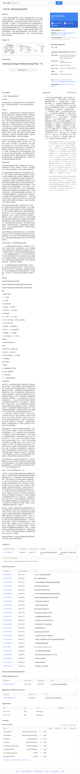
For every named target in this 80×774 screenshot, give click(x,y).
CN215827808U (7, 590)
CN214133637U (7, 628)
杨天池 (70, 33)
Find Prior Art (70, 23)
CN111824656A (7, 639)
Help (62, 771)
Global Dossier (70, 84)
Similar (56, 25)
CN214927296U (7, 609)
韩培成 (53, 35)
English (63, 30)
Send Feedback (26, 771)
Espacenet (62, 84)
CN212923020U (7, 605)
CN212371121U (7, 616)
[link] (7, 731)
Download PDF (58, 23)
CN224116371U (7, 662)
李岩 (57, 35)
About (18, 771)
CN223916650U (7, 643)
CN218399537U (7, 601)
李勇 (64, 35)
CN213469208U (7, 624)
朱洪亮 (58, 33)
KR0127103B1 (7, 647)
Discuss (53, 86)
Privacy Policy (55, 771)
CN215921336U (7, 578)
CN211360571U (7, 597)
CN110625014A (7, 582)
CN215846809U (7, 620)
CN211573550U (7, 635)
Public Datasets (38, 771)
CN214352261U (7, 612)
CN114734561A (7, 552)
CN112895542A (7, 586)
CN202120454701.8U (9, 684)
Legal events (64, 80)
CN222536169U (7, 651)
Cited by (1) (57, 80)
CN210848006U (7, 593)
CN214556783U (7, 574)
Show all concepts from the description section (16, 760)
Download (65, 725)
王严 (74, 33)
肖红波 (61, 35)
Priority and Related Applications (67, 81)
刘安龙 (66, 33)
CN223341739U (7, 666)
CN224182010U (7, 654)
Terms (47, 771)
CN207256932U (7, 658)
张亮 (62, 33)
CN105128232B (7, 631)
